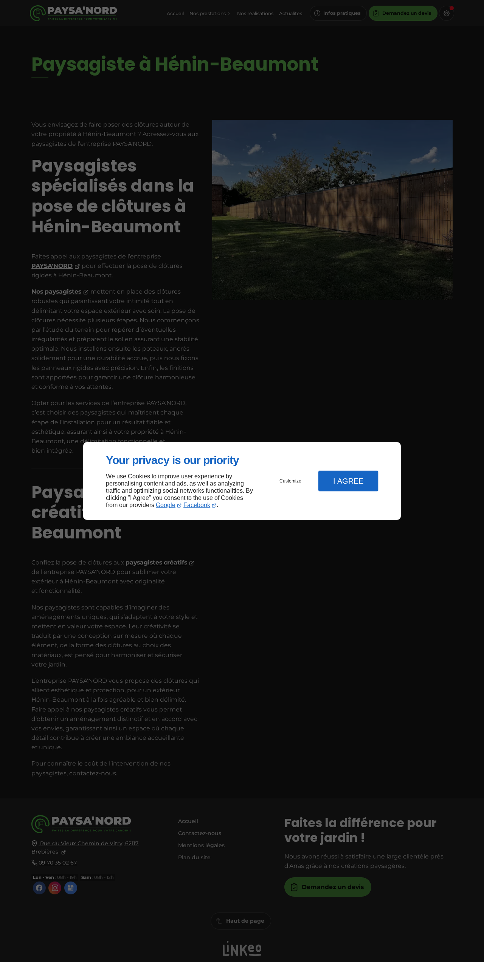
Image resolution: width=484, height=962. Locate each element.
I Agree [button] (348, 481)
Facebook (196, 505)
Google (165, 505)
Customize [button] (290, 481)
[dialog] (242, 481)
